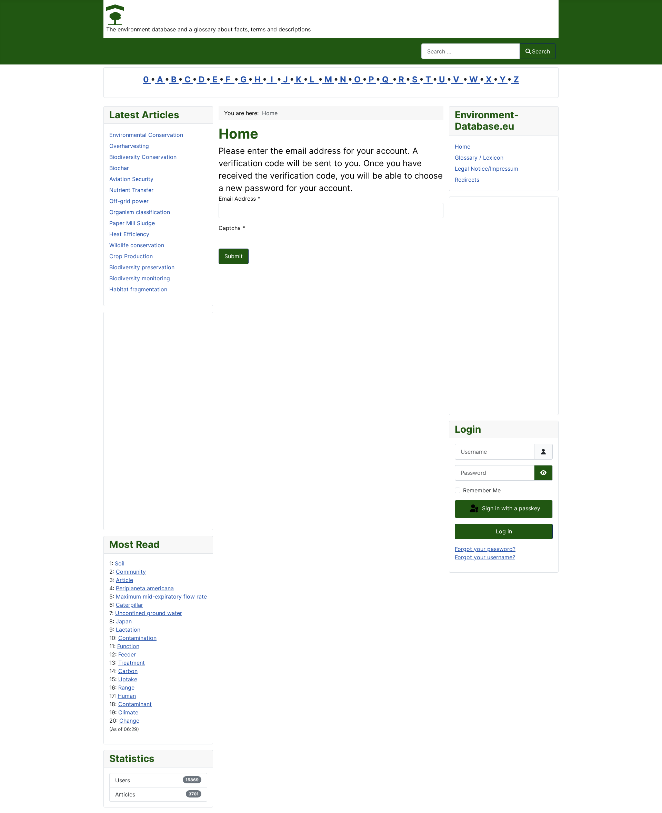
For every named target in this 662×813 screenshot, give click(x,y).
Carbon (128, 671)
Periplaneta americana (145, 588)
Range (126, 687)
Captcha (232, 227)
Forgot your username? (485, 557)
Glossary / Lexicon (479, 157)
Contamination (137, 637)
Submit (233, 256)
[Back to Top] (649, 800)
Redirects (467, 179)
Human (127, 695)
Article (124, 579)
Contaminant (135, 704)
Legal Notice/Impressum (486, 168)
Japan (124, 621)
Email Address (239, 198)
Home (462, 146)
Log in (504, 531)
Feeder (127, 654)
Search (541, 51)
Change (129, 720)
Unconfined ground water (148, 613)
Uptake (127, 679)
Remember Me (482, 490)
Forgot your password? (485, 548)
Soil (119, 563)
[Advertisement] (158, 421)
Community (131, 571)
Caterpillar (129, 604)
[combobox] (470, 51)
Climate (128, 712)
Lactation (128, 629)
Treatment (131, 662)
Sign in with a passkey (510, 508)
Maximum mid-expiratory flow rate (161, 596)
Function (128, 646)
